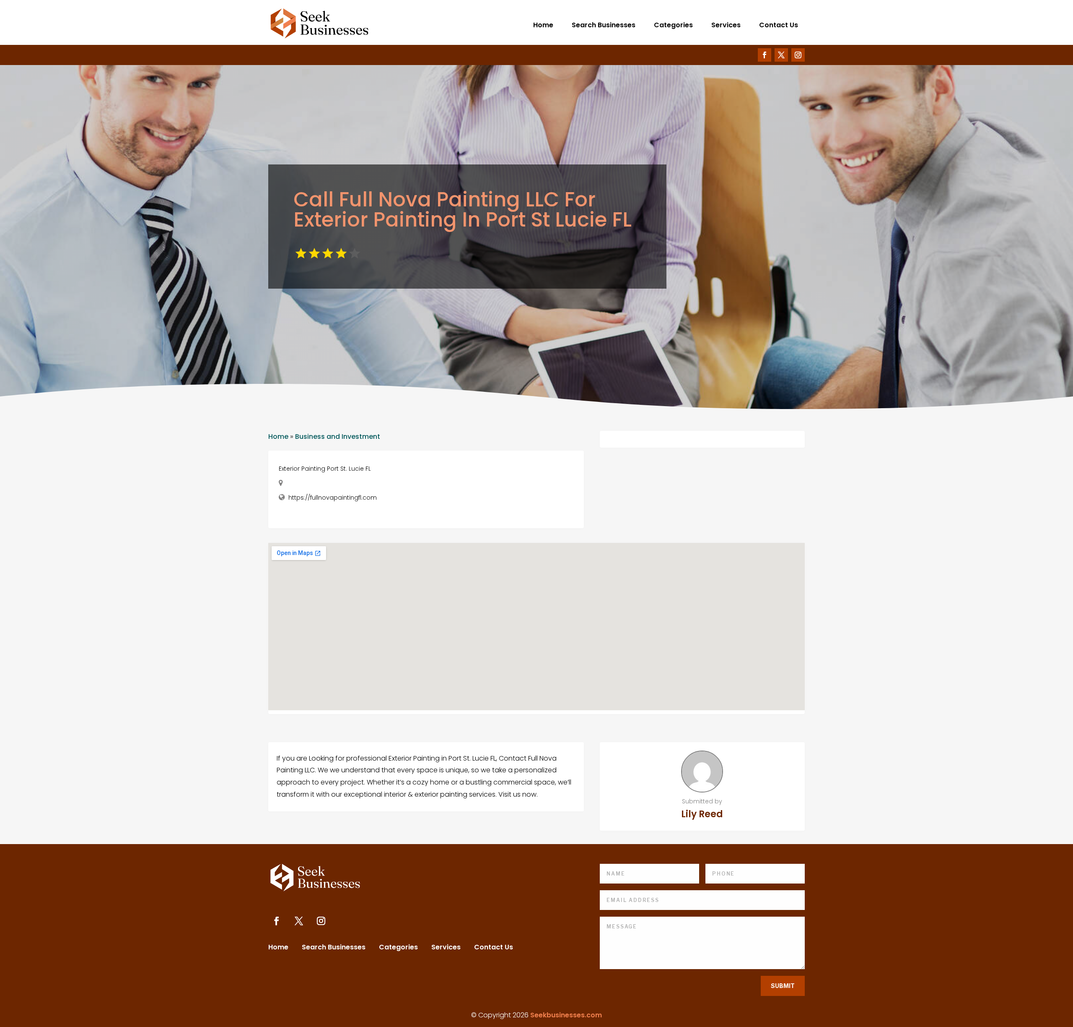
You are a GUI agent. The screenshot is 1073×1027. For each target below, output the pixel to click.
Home (543, 25)
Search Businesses (603, 25)
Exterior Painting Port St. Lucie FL (325, 468)
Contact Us (778, 25)
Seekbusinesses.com (566, 1015)
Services (726, 25)
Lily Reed (702, 814)
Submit (783, 985)
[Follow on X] (781, 55)
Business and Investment (337, 436)
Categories (673, 25)
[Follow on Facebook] (764, 55)
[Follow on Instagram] (798, 55)
